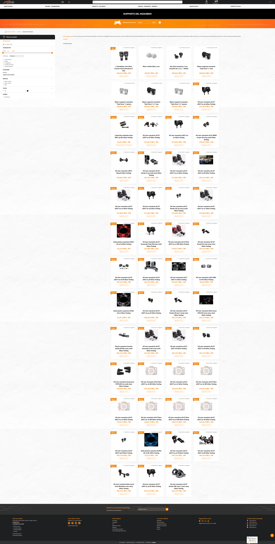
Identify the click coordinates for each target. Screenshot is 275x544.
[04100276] (124, 231)
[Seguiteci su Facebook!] (69, 523)
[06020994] (151, 335)
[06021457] (179, 195)
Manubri (5, 72)
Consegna (114, 522)
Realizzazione (149, 542)
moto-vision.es (252, 527)
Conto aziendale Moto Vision (119, 530)
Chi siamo (114, 520)
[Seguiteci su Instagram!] (72, 523)
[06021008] (206, 195)
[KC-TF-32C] (179, 91)
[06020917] (124, 124)
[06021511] (206, 231)
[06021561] (179, 300)
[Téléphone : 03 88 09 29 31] (69, 2)
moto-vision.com (253, 524)
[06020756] (179, 266)
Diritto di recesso (116, 525)
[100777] (151, 55)
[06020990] (206, 371)
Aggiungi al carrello (124, 76)
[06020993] (151, 406)
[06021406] (179, 440)
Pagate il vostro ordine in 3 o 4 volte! (207, 523)
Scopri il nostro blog (73, 525)
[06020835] (179, 335)
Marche (158, 529)
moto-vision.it (252, 525)
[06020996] (179, 160)
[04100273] (124, 300)
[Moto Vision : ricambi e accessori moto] (8, 2)
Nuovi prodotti (160, 522)
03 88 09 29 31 (16, 522)
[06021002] (206, 406)
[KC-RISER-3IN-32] (179, 55)
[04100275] (151, 440)
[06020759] (206, 266)
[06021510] (206, 300)
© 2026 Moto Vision (140, 542)
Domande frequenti (17, 535)
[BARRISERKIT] (124, 55)
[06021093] (151, 124)
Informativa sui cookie (117, 529)
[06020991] (124, 406)
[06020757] (206, 160)
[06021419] (179, 473)
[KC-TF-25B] (206, 55)
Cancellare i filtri (8, 44)
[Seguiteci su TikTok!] (78, 523)
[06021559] (206, 91)
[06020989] (179, 371)
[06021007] (151, 371)
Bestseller (159, 520)
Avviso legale (122, 542)
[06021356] (124, 371)
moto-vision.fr (252, 520)
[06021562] (151, 231)
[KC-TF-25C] (124, 91)
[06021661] (124, 160)
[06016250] (124, 335)
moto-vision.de (253, 522)
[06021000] (179, 406)
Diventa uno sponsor (162, 525)
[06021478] (151, 300)
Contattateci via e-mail (18, 524)
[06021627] (179, 124)
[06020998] (124, 195)
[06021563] (151, 473)
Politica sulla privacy (130, 542)
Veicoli (158, 527)
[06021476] (206, 124)
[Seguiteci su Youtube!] (76, 523)
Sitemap (114, 527)
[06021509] (124, 473)
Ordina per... (6, 56)
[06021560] (151, 195)
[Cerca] (94, 2)
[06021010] (179, 231)
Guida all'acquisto (17, 533)
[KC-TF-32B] (151, 91)
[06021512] (206, 335)
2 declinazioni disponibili (151, 76)
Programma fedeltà (161, 524)
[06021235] (206, 440)
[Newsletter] (167, 509)
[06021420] (151, 160)
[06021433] (124, 266)
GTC (113, 524)
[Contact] (63, 2)
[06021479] (124, 440)
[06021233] (151, 266)
